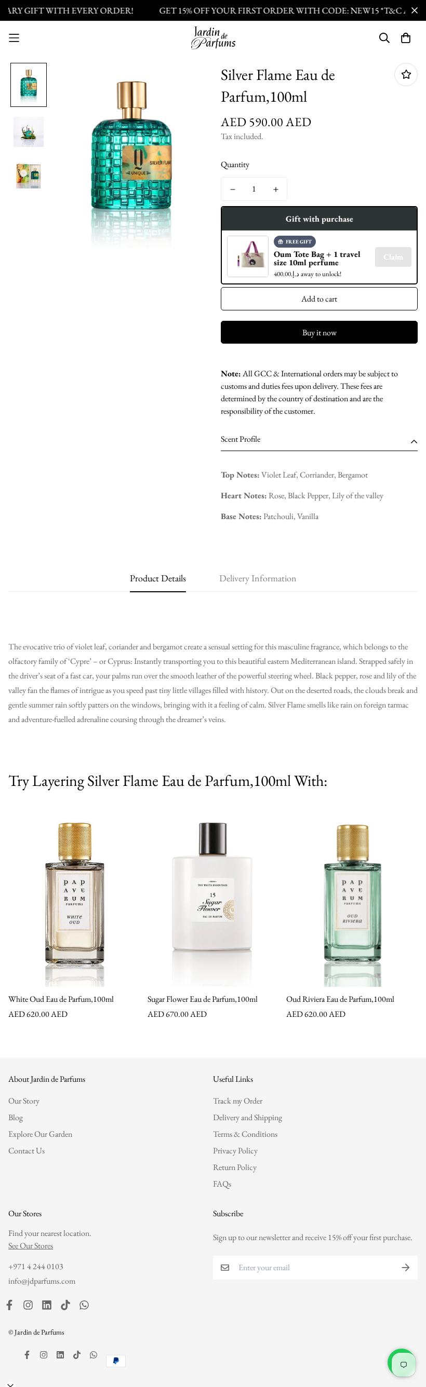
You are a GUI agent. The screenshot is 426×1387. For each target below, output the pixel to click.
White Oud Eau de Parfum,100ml (61, 999)
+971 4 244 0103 (35, 1266)
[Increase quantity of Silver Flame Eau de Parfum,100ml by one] (275, 189)
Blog (15, 1117)
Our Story (23, 1100)
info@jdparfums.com (41, 1280)
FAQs (222, 1183)
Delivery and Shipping (247, 1117)
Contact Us (26, 1150)
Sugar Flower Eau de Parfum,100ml (203, 999)
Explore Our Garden (40, 1133)
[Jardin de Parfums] (213, 38)
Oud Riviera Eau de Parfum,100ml (340, 999)
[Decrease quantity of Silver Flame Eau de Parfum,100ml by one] (232, 189)
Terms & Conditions (245, 1133)
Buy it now (319, 332)
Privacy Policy (235, 1150)
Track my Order (237, 1100)
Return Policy (235, 1167)
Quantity (235, 164)
